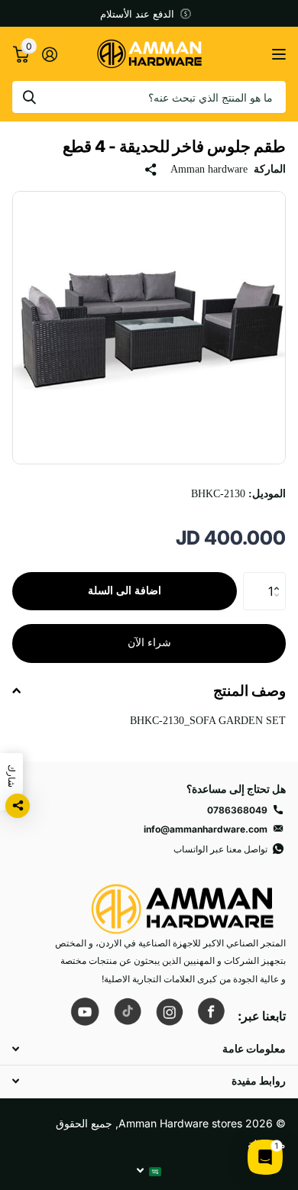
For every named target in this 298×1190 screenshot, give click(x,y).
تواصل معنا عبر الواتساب (220, 849)
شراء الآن (149, 642)
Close (149, 1049)
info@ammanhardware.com (205, 829)
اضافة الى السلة (124, 591)
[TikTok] (127, 1011)
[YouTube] (85, 1011)
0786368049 (237, 810)
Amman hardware (209, 169)
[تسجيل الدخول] (49, 54)
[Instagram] (169, 1010)
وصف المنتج (249, 691)
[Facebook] (211, 1011)
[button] (280, 577)
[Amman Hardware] (182, 901)
